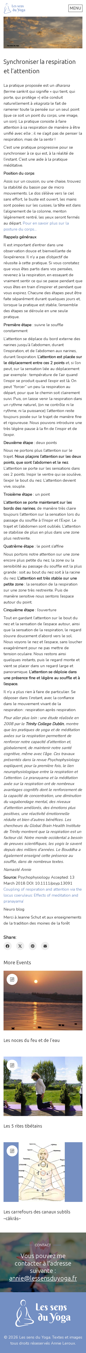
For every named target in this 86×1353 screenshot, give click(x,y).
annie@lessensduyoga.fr (43, 1278)
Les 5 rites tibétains (23, 1126)
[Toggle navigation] (75, 8)
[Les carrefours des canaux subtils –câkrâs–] (43, 1172)
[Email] (45, 946)
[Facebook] (8, 946)
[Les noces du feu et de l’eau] (43, 1000)
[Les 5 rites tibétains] (43, 1086)
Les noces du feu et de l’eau (32, 1040)
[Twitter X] (20, 946)
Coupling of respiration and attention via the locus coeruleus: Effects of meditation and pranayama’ (43, 895)
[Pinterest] (33, 946)
